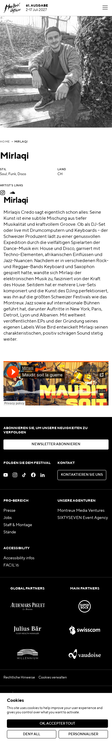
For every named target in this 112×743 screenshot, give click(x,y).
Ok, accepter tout (57, 723)
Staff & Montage (17, 525)
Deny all (31, 734)
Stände (9, 532)
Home (5, 141)
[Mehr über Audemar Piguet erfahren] (27, 606)
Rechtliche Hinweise (19, 677)
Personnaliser (83, 734)
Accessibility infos (18, 558)
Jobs (7, 518)
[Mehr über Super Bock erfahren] (85, 606)
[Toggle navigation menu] (105, 8)
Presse (9, 511)
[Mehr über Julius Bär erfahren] (27, 630)
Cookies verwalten (52, 677)
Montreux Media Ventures (81, 511)
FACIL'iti (11, 565)
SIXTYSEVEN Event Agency (82, 518)
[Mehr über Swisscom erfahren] (85, 630)
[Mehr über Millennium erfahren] (27, 654)
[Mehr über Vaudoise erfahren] (85, 654)
